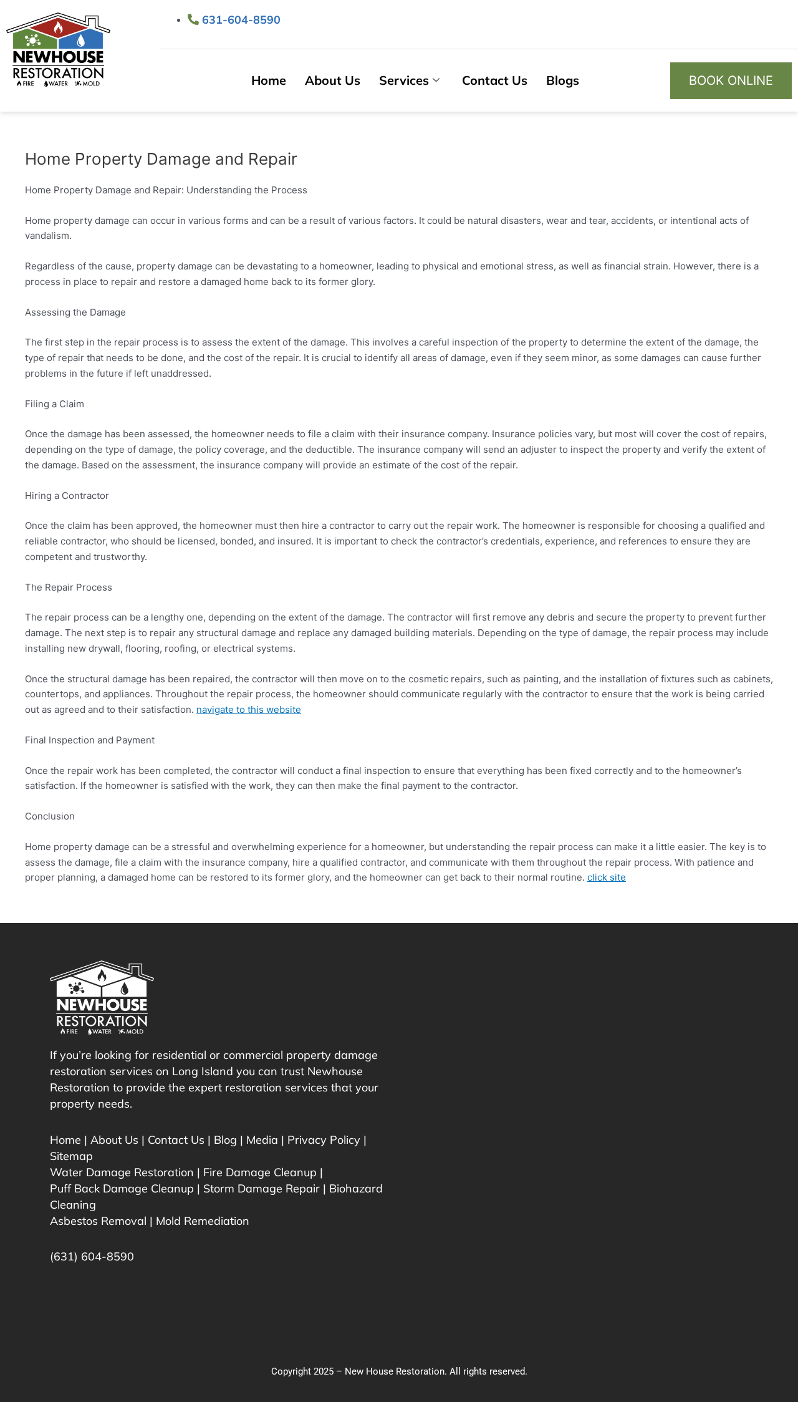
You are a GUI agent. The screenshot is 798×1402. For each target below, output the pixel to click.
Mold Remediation (202, 1221)
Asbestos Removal (98, 1221)
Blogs (562, 80)
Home (268, 80)
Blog (225, 1140)
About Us (332, 80)
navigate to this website (248, 709)
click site (606, 877)
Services (404, 80)
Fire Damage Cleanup (260, 1172)
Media (262, 1140)
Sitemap (71, 1156)
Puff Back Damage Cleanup (122, 1188)
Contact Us (494, 80)
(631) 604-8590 (92, 1256)
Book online (731, 80)
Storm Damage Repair (261, 1188)
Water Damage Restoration (122, 1172)
